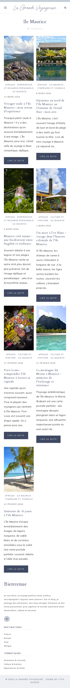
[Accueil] (28, 28)
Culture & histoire (13, 664)
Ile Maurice (19, 91)
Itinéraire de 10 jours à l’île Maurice (18, 513)
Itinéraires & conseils (15, 660)
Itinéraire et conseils (51, 88)
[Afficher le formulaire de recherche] (65, 8)
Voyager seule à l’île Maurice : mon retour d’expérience (18, 107)
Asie (6, 642)
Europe (7, 638)
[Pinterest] (7, 619)
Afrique (10, 85)
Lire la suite (17, 161)
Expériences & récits (14, 668)
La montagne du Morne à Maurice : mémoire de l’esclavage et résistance (48, 378)
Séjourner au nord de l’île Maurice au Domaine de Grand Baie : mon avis (50, 106)
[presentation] (19, 58)
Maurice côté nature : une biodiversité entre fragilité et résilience (18, 240)
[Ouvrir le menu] (5, 7)
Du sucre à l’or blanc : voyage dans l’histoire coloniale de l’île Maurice (51, 238)
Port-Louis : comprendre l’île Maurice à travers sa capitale (17, 376)
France (7, 634)
